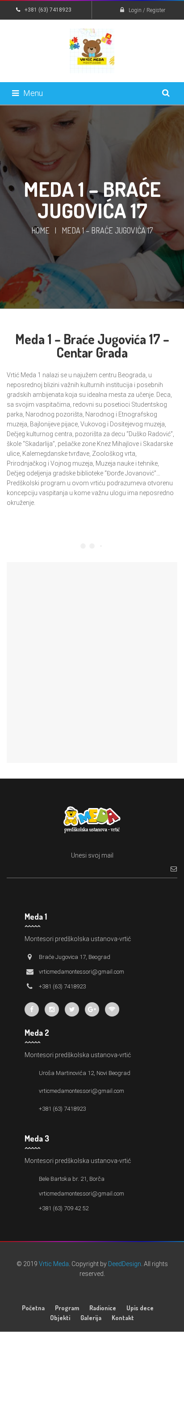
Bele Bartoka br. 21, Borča (72, 1178)
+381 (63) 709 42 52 (63, 1208)
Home (40, 230)
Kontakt (123, 1317)
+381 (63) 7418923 (62, 1108)
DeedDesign (124, 1263)
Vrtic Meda (54, 1263)
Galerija (90, 1317)
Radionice (102, 1308)
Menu (33, 93)
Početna (33, 1308)
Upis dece (140, 1308)
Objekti (60, 1317)
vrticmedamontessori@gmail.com (81, 1091)
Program (67, 1308)
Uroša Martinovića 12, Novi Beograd (84, 1073)
